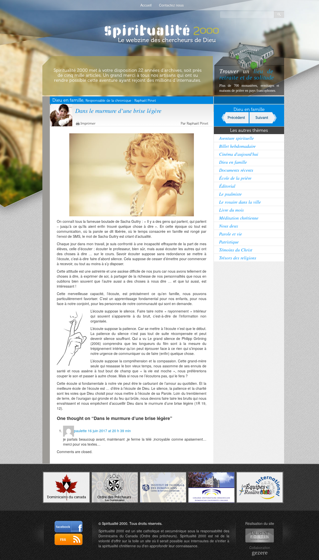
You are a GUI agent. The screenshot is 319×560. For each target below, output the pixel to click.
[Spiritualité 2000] (159, 30)
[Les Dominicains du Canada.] (66, 486)
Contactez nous (171, 4)
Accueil (146, 4)
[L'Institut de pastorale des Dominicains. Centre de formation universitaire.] (163, 486)
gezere (260, 552)
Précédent (236, 117)
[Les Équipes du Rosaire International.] (260, 486)
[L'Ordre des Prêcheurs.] (115, 486)
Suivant (261, 117)
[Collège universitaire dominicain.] (211, 486)
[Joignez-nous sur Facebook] (68, 526)
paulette (80, 430)
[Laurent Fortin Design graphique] (259, 535)
